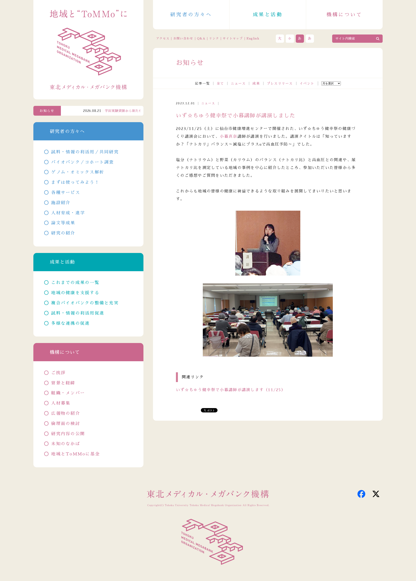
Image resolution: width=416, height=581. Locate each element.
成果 (256, 83)
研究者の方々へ (191, 14)
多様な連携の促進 (70, 323)
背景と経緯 (63, 383)
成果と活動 (268, 14)
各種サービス (65, 192)
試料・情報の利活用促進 (77, 313)
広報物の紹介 (65, 413)
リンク (214, 38)
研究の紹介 (63, 233)
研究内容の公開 (68, 434)
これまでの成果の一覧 (75, 283)
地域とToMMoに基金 (75, 454)
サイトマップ (233, 38)
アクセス (162, 38)
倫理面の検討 (65, 424)
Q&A (201, 38)
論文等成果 (63, 223)
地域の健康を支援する (75, 293)
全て (220, 83)
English (253, 38)
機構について (344, 14)
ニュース (238, 83)
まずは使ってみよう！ (75, 182)
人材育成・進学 (68, 213)
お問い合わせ (183, 38)
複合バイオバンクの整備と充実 (85, 303)
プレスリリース (280, 83)
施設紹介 (60, 203)
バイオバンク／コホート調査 (82, 162)
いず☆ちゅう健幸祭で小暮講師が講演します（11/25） (231, 390)
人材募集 (60, 403)
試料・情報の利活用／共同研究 (85, 152)
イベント (307, 83)
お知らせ (47, 110)
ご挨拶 (58, 373)
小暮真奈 (228, 136)
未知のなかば (65, 444)
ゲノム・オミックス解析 (77, 172)
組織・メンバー (68, 393)
